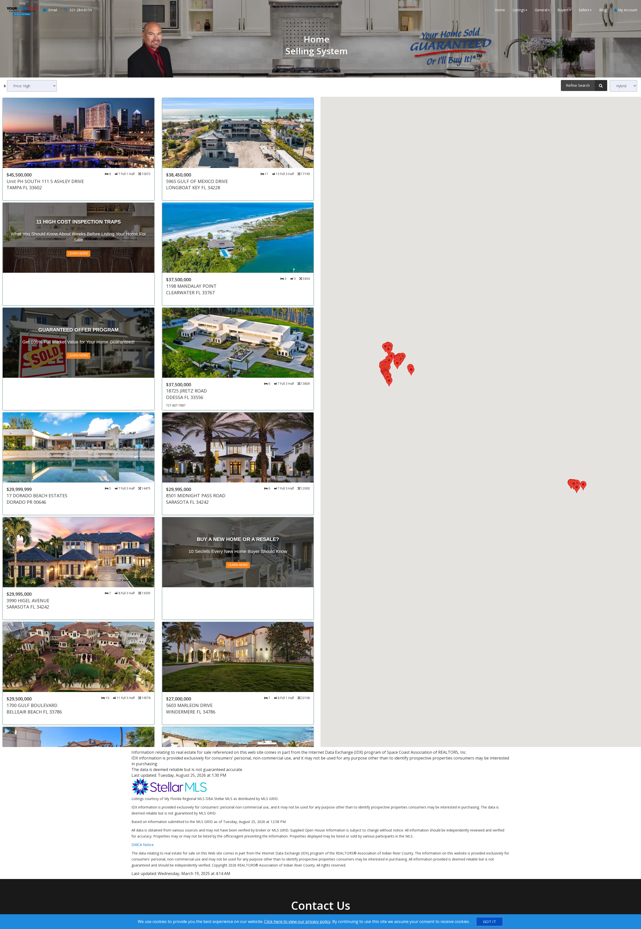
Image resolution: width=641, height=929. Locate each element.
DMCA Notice (142, 844)
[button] (583, 485)
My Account (627, 10)
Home (500, 10)
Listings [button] (519, 10)
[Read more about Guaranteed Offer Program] (78, 359)
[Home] (21, 10)
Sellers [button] (584, 10)
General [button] (541, 10)
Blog (603, 10)
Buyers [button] (563, 10)
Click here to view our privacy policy (297, 921)
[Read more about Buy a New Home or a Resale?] (238, 568)
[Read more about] (78, 149)
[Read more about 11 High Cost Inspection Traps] (78, 254)
